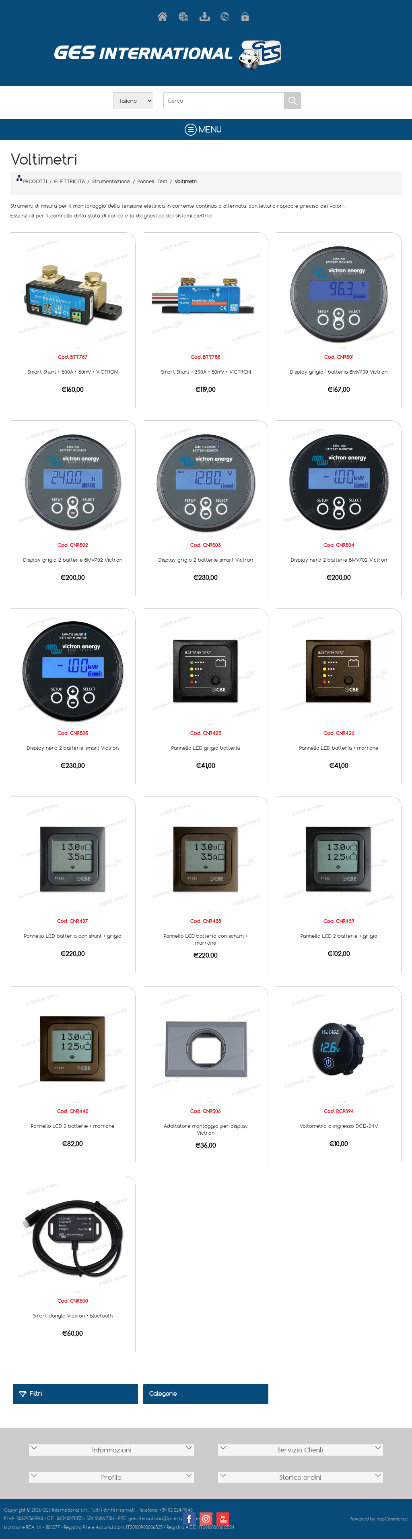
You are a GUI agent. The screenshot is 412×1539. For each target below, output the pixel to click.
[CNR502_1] (73, 482)
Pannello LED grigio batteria (205, 748)
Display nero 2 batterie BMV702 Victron (339, 559)
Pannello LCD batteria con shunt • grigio (73, 936)
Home (164, 16)
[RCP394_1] (338, 1048)
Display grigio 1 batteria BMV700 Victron (338, 371)
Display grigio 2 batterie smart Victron (206, 559)
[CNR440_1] (73, 1048)
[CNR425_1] (206, 670)
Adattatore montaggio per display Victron (206, 1129)
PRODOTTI (35, 181)
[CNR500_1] (73, 1238)
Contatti (226, 16)
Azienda (185, 16)
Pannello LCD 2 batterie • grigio (339, 936)
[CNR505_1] (73, 670)
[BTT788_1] (206, 294)
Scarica (206, 16)
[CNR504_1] (338, 482)
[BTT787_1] (73, 294)
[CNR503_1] (206, 482)
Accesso (247, 16)
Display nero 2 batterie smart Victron (73, 748)
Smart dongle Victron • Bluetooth (73, 1315)
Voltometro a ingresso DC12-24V (339, 1126)
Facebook (189, 1518)
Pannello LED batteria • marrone (339, 748)
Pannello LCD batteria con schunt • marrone (206, 939)
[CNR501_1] (338, 294)
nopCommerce (392, 1519)
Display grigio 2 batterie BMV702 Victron (72, 559)
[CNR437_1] (73, 858)
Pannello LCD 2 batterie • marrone (73, 1126)
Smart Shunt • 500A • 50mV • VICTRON (72, 371)
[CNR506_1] (206, 1048)
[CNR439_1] (338, 858)
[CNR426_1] (338, 670)
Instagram (206, 1518)
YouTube (222, 1518)
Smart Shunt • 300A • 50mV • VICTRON (206, 371)
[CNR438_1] (206, 858)
